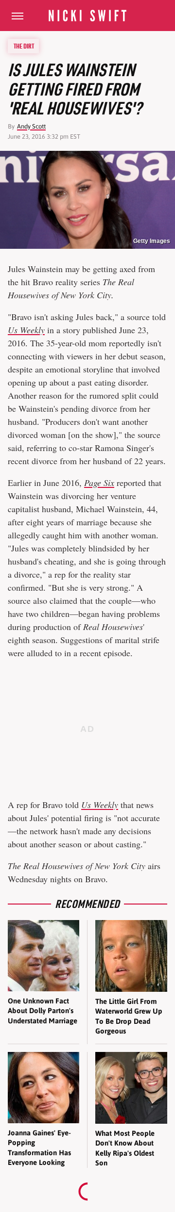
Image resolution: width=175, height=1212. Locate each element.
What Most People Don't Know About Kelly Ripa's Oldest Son (125, 1148)
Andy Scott (31, 126)
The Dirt (24, 46)
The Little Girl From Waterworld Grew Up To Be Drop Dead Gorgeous (128, 1016)
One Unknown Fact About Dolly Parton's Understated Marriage (42, 1011)
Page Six (99, 482)
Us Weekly (26, 330)
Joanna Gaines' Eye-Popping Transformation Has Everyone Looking (39, 1147)
